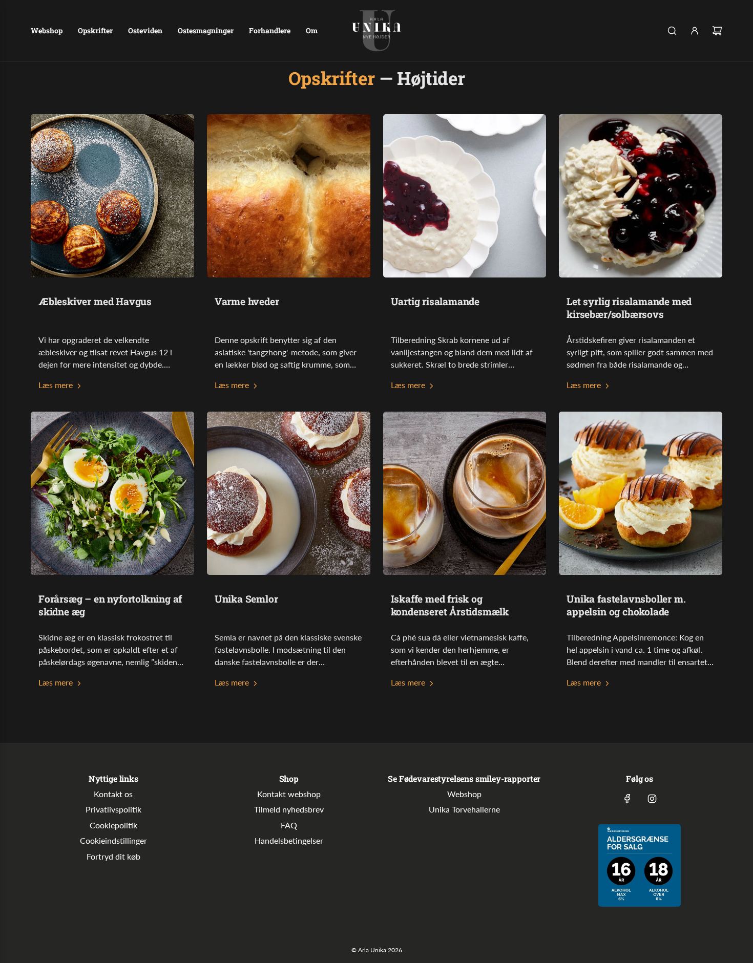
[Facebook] (627, 798)
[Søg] (672, 30)
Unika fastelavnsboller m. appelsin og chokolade (626, 605)
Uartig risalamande (435, 301)
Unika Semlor (246, 598)
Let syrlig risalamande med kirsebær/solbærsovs (629, 307)
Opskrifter (331, 78)
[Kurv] (717, 30)
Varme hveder (247, 301)
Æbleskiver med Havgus (95, 301)
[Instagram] (652, 798)
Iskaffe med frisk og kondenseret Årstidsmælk (450, 605)
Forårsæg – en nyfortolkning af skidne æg (110, 605)
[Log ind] (694, 30)
